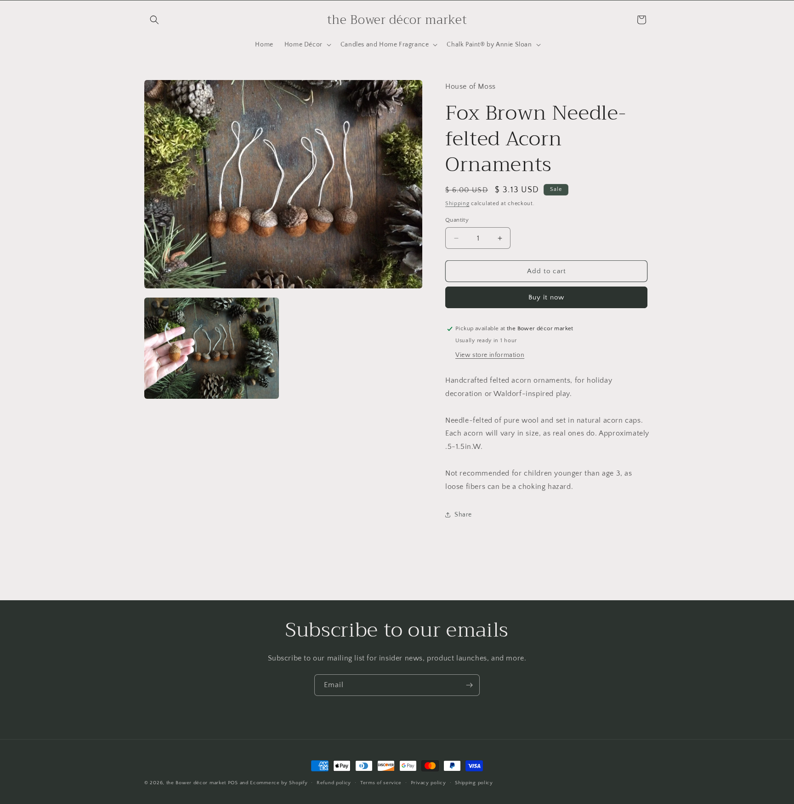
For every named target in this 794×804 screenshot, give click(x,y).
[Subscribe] (469, 685)
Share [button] (463, 514)
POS (233, 783)
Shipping (457, 204)
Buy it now (546, 297)
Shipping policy (474, 782)
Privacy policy (428, 782)
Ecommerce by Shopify (278, 783)
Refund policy (334, 782)
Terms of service (381, 782)
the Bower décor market (196, 783)
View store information (489, 355)
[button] (154, 20)
